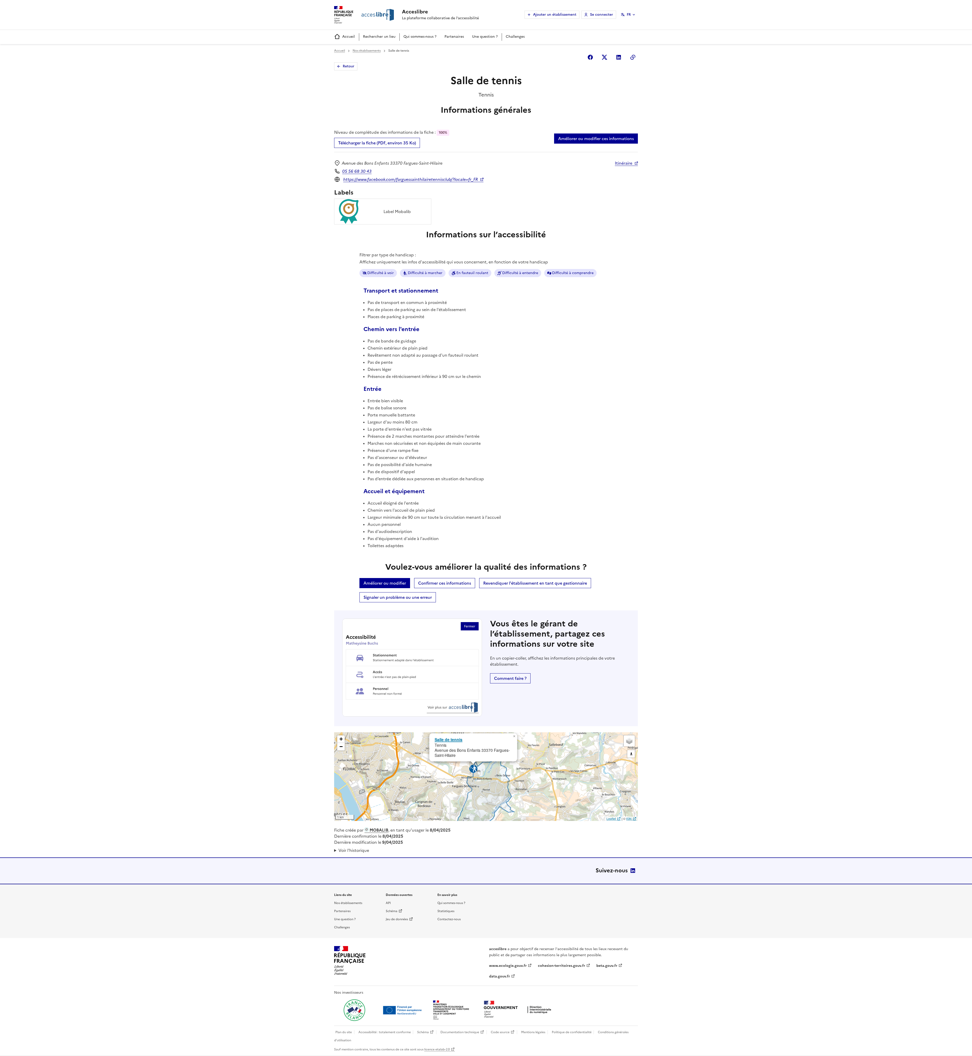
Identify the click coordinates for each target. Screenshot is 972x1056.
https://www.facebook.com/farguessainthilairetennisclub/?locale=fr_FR (410, 179)
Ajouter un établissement (554, 14)
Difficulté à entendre (520, 273)
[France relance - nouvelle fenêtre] (354, 1010)
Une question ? (485, 36)
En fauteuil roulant (472, 273)
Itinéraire (623, 163)
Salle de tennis (448, 739)
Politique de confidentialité (572, 1032)
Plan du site (343, 1032)
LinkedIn (633, 871)
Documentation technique (459, 1032)
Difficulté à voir (380, 273)
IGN (629, 818)
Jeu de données (397, 919)
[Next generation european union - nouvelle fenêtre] (403, 1010)
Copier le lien (633, 57)
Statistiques (445, 911)
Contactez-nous (449, 919)
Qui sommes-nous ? (419, 36)
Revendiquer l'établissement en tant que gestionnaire (535, 583)
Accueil (348, 36)
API (388, 903)
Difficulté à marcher (425, 273)
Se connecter (601, 14)
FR (629, 14)
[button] (514, 736)
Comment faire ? (510, 678)
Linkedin (619, 57)
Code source (500, 1032)
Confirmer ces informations (444, 583)
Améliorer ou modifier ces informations (596, 139)
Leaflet (611, 818)
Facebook (590, 57)
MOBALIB (378, 830)
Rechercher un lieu (379, 36)
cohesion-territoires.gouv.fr (561, 965)
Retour (348, 66)
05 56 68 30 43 (357, 171)
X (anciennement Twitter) (604, 57)
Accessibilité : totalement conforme (384, 1032)
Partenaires (454, 36)
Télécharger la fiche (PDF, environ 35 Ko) (377, 143)
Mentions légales (533, 1032)
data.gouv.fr (499, 976)
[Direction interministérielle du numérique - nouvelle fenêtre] (519, 1010)
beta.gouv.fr (606, 965)
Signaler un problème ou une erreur (397, 597)
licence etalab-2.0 (437, 1049)
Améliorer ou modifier (384, 583)
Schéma (391, 911)
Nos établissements (367, 50)
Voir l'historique (353, 850)
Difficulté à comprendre (573, 273)
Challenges (515, 36)
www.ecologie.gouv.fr (508, 965)
